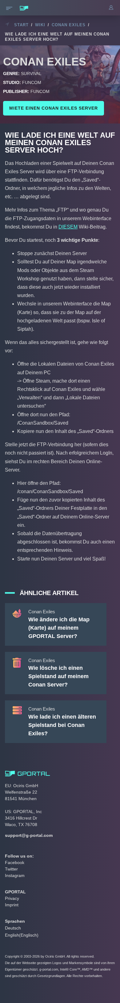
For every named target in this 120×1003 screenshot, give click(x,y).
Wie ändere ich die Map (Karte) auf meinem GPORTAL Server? (59, 627)
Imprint (11, 904)
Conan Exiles (69, 25)
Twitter (11, 869)
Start (21, 25)
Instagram (15, 875)
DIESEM (68, 226)
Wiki (40, 25)
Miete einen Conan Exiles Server (53, 108)
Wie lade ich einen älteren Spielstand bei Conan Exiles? (62, 725)
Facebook (14, 862)
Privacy (12, 898)
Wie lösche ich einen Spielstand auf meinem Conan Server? (58, 676)
